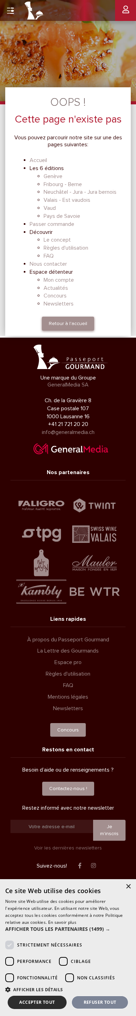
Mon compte (59, 280)
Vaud (50, 208)
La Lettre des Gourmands (68, 650)
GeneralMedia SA (68, 384)
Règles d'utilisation (66, 247)
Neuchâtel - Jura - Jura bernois (80, 192)
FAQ (49, 255)
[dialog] (68, 947)
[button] (68, 929)
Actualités (56, 288)
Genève (53, 176)
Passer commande (52, 224)
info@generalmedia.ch (68, 432)
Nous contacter (48, 263)
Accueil (38, 160)
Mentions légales (68, 696)
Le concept (57, 239)
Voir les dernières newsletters (68, 848)
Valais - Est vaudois (67, 200)
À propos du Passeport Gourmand (68, 639)
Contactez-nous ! (68, 789)
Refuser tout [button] (100, 1002)
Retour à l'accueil (68, 323)
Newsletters (59, 303)
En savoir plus (62, 922)
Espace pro (68, 662)
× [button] (128, 886)
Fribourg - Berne (63, 184)
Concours (55, 295)
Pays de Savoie (62, 216)
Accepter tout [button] (37, 1002)
